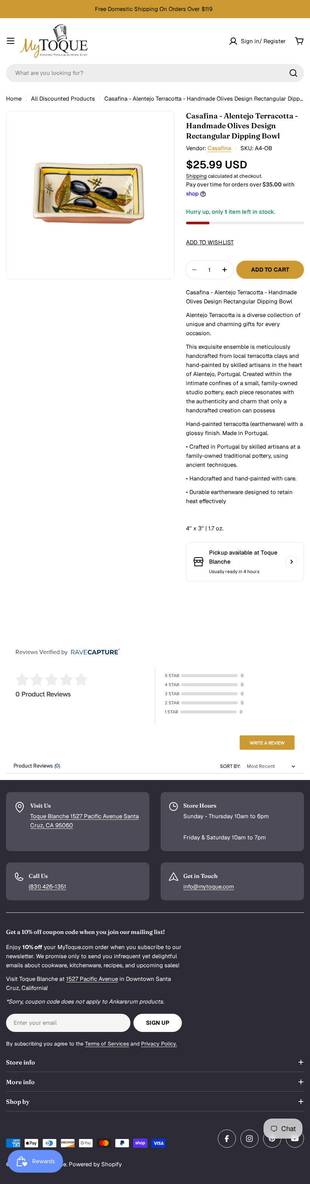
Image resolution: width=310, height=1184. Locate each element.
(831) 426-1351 (47, 886)
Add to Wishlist (210, 242)
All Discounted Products (63, 98)
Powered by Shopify (95, 1164)
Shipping (196, 175)
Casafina (219, 148)
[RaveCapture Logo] (93, 652)
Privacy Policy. (159, 1043)
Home (14, 98)
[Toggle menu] (10, 40)
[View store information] (291, 562)
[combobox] (155, 73)
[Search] (293, 73)
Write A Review (267, 743)
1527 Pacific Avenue (92, 978)
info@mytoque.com (208, 886)
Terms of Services (107, 1043)
